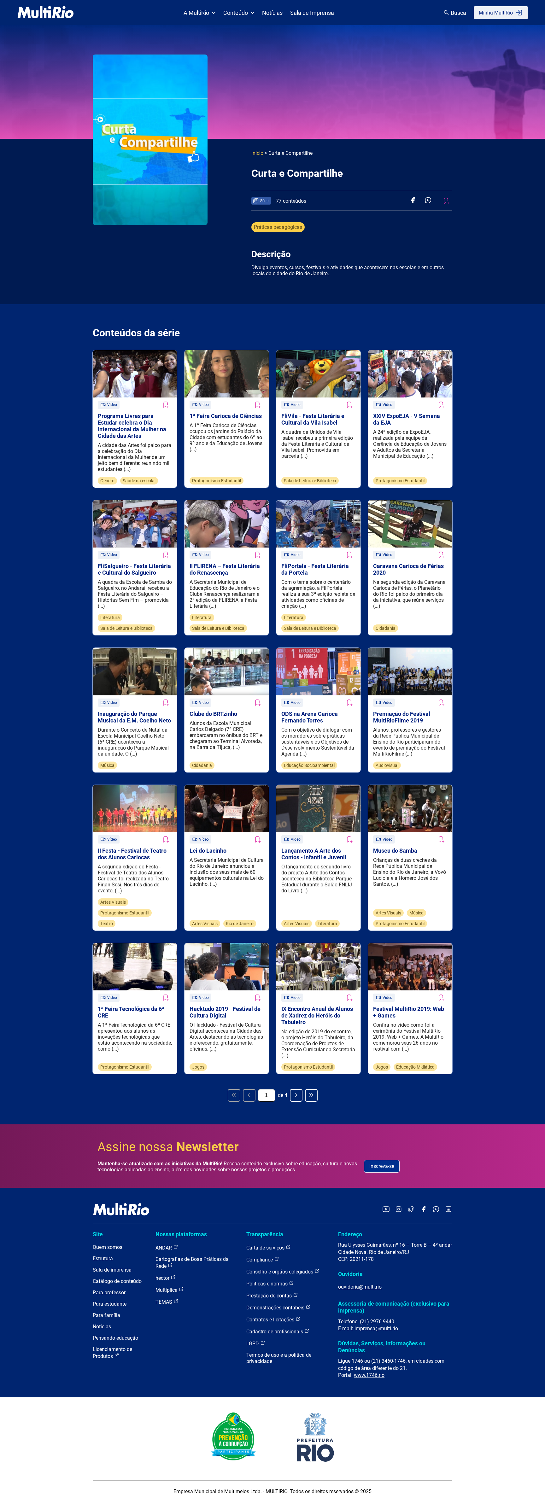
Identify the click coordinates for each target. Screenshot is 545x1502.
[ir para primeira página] (234, 1095)
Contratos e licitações (271, 1320)
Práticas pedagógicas (278, 227)
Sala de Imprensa (312, 12)
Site (98, 1234)
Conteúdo (235, 12)
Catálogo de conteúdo (117, 1281)
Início (257, 153)
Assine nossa (168, 1147)
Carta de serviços (266, 1248)
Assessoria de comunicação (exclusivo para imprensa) (393, 1307)
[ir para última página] (311, 1095)
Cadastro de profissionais (275, 1332)
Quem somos (107, 1247)
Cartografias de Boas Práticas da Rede (192, 1262)
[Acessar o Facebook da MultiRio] (423, 1209)
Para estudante (109, 1304)
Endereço (350, 1234)
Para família (106, 1315)
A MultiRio (196, 12)
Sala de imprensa (112, 1270)
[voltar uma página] (249, 1095)
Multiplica (167, 1290)
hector (163, 1278)
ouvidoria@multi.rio (360, 1287)
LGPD (253, 1344)
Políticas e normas (267, 1284)
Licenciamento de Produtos (112, 1352)
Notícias (272, 12)
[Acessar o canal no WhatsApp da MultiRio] (436, 1209)
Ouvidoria (350, 1274)
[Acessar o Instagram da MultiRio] (398, 1209)
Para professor (109, 1293)
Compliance (260, 1260)
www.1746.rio (369, 1375)
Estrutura (103, 1258)
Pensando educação (115, 1338)
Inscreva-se (381, 1166)
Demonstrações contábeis (276, 1308)
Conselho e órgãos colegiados (280, 1272)
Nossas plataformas (181, 1234)
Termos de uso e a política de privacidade (278, 1358)
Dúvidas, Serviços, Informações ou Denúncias (381, 1347)
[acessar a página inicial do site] (45, 13)
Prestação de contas (269, 1296)
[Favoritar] (165, 404)
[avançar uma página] (296, 1095)
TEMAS (164, 1302)
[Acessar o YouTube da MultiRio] (386, 1209)
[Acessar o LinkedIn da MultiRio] (448, 1209)
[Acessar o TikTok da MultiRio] (411, 1209)
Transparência (264, 1234)
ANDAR (164, 1248)
